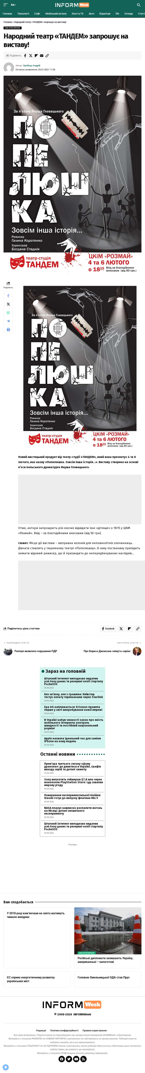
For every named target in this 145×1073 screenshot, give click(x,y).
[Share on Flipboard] (36, 56)
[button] (7, 4)
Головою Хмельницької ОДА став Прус (104, 977)
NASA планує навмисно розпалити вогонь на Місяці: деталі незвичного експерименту (73, 810)
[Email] (41, 56)
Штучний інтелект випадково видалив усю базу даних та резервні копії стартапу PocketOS (73, 681)
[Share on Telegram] (8, 321)
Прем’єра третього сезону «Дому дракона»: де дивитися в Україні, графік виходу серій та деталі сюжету (72, 766)
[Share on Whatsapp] (8, 312)
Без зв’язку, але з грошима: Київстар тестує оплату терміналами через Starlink (73, 696)
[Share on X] (30, 56)
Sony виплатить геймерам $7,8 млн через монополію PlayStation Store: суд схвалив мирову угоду (73, 782)
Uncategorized (12, 28)
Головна (8, 22)
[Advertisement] (79, 499)
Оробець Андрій (31, 65)
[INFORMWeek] (72, 5)
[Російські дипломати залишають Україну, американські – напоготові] (107, 930)
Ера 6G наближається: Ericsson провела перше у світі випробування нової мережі (73, 708)
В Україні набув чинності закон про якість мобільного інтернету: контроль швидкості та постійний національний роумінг (73, 724)
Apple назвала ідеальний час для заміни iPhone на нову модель (72, 740)
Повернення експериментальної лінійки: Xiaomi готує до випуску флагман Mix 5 (72, 796)
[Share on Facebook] (25, 56)
